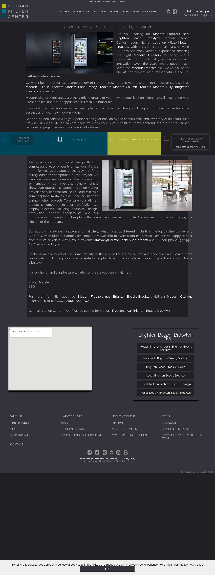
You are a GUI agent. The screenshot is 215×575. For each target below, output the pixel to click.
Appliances (99, 11)
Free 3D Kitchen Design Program (137, 139)
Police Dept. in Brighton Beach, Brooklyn (166, 392)
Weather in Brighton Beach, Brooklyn (165, 358)
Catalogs (169, 422)
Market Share (71, 416)
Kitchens (65, 11)
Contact (17, 444)
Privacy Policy (187, 564)
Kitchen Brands (73, 428)
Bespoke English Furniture (81, 435)
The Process (19, 422)
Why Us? (16, 416)
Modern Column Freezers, (133, 87)
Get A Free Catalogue (23, 139)
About (125, 11)
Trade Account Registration (92, 459)
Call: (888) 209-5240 (75, 139)
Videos (114, 11)
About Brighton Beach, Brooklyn (166, 375)
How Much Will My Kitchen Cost (182, 437)
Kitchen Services (124, 428)
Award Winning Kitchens (129, 435)
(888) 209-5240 (78, 300)
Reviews (117, 422)
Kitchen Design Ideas (177, 428)
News (136, 11)
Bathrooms (81, 11)
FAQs (64, 422)
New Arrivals (20, 435)
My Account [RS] (113, 459)
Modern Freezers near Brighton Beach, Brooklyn (114, 296)
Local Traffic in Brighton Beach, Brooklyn (166, 384)
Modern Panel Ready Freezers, (89, 87)
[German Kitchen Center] (15, 17)
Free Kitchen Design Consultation (191, 140)
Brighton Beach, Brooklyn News (165, 367)
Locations (149, 11)
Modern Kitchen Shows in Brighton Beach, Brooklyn (166, 348)
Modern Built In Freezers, (46, 87)
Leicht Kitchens (123, 416)
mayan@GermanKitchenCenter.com (121, 240)
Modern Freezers (149, 55)
